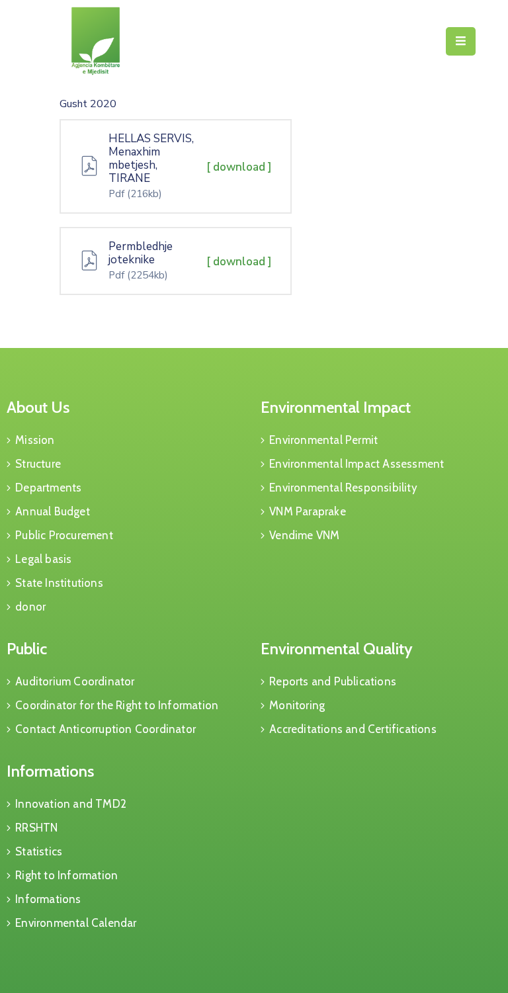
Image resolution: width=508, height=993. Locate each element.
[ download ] (239, 167)
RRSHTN (36, 827)
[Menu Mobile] (461, 41)
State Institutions (59, 582)
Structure (38, 463)
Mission (34, 440)
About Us (38, 407)
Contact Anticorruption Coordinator (105, 729)
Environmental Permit (323, 440)
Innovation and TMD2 (70, 803)
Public (27, 648)
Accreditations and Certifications (353, 729)
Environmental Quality (337, 648)
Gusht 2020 (88, 104)
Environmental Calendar (75, 922)
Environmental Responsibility (343, 487)
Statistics (38, 851)
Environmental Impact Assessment (356, 463)
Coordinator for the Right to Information (116, 705)
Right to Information (66, 875)
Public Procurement (64, 535)
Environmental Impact (336, 407)
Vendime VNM (304, 535)
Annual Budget (52, 511)
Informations (50, 771)
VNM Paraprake (307, 511)
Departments (48, 487)
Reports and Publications (332, 681)
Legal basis (43, 559)
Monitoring (297, 705)
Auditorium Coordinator (74, 681)
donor (30, 606)
